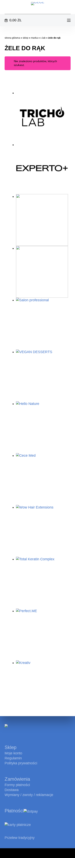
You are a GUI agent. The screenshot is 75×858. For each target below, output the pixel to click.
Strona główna (12, 37)
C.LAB (43, 37)
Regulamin (13, 758)
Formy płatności (17, 785)
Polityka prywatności (21, 763)
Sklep (25, 37)
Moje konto (13, 753)
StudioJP (60, 853)
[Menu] (69, 20)
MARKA (34, 37)
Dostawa (12, 790)
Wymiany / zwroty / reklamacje (29, 795)
